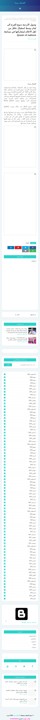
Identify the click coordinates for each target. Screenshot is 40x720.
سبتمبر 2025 (19, 406)
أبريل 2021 (19, 558)
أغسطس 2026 (19, 374)
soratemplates (14, 718)
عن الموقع (33, 314)
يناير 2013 (19, 592)
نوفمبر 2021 (19, 537)
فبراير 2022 (19, 528)
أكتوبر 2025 (19, 403)
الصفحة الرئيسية (32, 18)
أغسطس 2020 (19, 581)
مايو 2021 (19, 555)
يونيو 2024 (19, 450)
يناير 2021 (19, 566)
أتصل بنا (17, 314)
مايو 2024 (19, 453)
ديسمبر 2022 (19, 502)
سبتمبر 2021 (19, 543)
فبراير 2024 (19, 461)
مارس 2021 (19, 560)
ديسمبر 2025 (19, 397)
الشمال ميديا (20, 3)
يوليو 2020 (19, 584)
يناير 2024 (19, 464)
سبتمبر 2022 (19, 508)
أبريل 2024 (19, 456)
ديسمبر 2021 (19, 534)
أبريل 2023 (19, 491)
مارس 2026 (19, 389)
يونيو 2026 (19, 380)
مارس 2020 (19, 587)
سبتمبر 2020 (19, 578)
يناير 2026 (19, 394)
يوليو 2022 (19, 514)
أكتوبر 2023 (19, 473)
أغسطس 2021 (19, 546)
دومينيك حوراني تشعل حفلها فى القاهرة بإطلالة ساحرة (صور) (16, 691)
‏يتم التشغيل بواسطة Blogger (20, 621)
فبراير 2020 (19, 590)
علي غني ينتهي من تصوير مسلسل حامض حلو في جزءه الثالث (16, 682)
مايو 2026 (19, 383)
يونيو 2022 (19, 517)
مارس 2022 (19, 525)
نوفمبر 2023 (19, 470)
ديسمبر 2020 (19, 569)
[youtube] (7, 666)
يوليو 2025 (19, 412)
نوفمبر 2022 (19, 505)
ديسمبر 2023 (19, 467)
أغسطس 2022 (19, 511)
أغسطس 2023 (19, 479)
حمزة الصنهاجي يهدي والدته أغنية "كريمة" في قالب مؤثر (16, 700)
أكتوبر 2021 (19, 540)
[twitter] (24, 666)
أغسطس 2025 (19, 409)
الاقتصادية (33, 639)
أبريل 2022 (19, 523)
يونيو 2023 (19, 485)
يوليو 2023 (19, 482)
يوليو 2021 (19, 549)
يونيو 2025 (19, 415)
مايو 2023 (19, 488)
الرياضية (33, 641)
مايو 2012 (19, 598)
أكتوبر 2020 (19, 575)
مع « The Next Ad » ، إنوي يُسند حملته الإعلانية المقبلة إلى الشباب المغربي (16, 339)
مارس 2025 (19, 424)
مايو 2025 (19, 418)
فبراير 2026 (19, 391)
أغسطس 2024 (19, 444)
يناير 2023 (19, 499)
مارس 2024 (19, 458)
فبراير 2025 (19, 426)
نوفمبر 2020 (19, 572)
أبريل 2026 (19, 386)
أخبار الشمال (32, 636)
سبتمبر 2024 (19, 441)
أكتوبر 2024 (19, 438)
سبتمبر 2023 (19, 476)
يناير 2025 (19, 429)
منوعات (33, 647)
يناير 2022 (19, 531)
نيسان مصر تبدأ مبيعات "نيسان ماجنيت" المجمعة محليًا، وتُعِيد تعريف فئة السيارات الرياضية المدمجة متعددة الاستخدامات (16, 330)
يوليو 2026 (19, 377)
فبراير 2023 (19, 496)
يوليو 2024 (19, 447)
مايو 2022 (19, 520)
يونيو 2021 (19, 552)
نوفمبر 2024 (19, 435)
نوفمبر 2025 (19, 400)
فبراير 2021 (19, 563)
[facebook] (32, 666)
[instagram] (16, 666)
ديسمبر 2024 (19, 432)
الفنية (25, 18)
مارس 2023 (19, 493)
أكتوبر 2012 (19, 595)
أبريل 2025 (19, 421)
